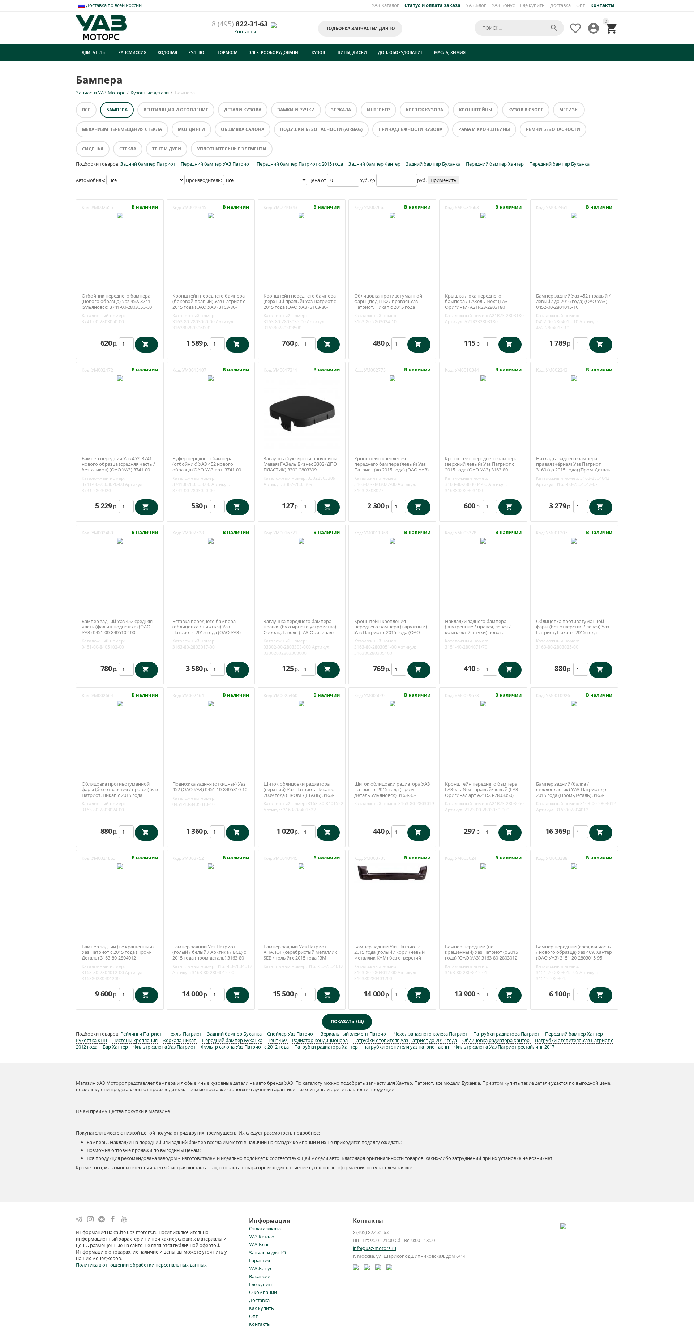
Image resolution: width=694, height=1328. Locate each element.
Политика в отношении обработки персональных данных (141, 1264)
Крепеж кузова (424, 110)
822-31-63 (240, 24)
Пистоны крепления (135, 1040)
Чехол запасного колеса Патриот (431, 1033)
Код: (86, 207)
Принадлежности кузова (410, 129)
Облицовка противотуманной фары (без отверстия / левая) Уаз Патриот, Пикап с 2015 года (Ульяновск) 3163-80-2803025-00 (572, 630)
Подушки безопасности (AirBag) (321, 129)
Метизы (569, 110)
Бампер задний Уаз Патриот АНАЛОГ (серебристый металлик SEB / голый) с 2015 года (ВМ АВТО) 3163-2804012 (300, 955)
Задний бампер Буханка (433, 164)
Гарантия (259, 1260)
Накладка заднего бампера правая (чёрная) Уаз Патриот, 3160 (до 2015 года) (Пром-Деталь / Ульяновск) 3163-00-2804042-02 (573, 467)
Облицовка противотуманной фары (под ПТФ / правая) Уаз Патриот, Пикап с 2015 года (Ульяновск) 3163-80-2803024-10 (389, 304)
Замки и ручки (296, 110)
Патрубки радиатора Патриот (506, 1033)
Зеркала (341, 110)
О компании (263, 1292)
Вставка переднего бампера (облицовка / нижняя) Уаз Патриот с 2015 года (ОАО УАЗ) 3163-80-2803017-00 (206, 630)
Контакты (245, 31)
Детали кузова (242, 110)
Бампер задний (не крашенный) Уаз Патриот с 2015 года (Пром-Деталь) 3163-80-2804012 (118, 952)
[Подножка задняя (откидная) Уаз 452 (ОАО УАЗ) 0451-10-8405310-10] (211, 703)
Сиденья (92, 149)
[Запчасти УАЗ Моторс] (102, 27)
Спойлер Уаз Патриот (291, 1033)
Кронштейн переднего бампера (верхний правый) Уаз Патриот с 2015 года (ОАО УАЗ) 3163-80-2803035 (300, 304)
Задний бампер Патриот (147, 164)
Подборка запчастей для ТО (360, 28)
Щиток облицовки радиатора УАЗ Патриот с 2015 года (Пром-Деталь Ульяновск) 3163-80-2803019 (392, 792)
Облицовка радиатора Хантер (496, 1040)
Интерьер (378, 110)
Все (86, 110)
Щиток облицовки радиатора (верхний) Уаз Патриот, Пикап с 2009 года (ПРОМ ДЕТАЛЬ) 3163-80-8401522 (299, 792)
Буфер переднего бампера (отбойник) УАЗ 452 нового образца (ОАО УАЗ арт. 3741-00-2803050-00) (207, 467)
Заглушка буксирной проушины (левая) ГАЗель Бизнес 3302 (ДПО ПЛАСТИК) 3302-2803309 (300, 464)
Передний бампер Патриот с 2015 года (300, 164)
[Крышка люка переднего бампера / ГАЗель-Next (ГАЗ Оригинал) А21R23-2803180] (483, 215)
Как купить (261, 1308)
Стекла (127, 149)
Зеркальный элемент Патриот (354, 1033)
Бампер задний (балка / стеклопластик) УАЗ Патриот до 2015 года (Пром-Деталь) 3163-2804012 (571, 792)
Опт (580, 5)
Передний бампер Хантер (495, 164)
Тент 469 (278, 1040)
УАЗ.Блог (476, 5)
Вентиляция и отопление (175, 110)
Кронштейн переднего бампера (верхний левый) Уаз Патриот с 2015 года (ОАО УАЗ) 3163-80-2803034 (481, 467)
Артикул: (225, 322)
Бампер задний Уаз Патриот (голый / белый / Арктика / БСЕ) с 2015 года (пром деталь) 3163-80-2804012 (209, 955)
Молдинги (191, 129)
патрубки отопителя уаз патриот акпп (406, 1046)
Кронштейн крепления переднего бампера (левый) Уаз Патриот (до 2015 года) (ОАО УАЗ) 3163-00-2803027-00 (391, 467)
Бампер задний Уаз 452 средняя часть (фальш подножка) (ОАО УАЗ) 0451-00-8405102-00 (117, 627)
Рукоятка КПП (91, 1040)
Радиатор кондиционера (320, 1040)
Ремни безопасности (553, 129)
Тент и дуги (166, 149)
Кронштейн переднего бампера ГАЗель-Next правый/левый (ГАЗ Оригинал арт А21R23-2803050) (481, 789)
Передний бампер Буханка (559, 164)
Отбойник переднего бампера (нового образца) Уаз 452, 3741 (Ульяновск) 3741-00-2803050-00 (117, 301)
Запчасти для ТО (267, 1252)
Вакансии (259, 1276)
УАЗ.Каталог (385, 5)
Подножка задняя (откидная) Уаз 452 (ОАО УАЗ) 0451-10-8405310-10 (209, 787)
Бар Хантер (115, 1046)
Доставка (560, 5)
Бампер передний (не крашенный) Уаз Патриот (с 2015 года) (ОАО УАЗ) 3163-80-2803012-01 (482, 955)
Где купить (532, 5)
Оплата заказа (265, 1228)
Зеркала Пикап (180, 1040)
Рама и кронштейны (484, 129)
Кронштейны (475, 110)
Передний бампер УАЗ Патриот (216, 164)
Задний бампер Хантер (374, 164)
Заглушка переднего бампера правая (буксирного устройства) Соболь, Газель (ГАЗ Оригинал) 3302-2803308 (300, 630)
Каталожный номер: (103, 315)
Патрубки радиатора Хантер (326, 1046)
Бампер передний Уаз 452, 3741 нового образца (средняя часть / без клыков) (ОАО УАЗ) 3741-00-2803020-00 (118, 467)
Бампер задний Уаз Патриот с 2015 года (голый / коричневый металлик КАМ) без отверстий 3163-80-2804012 (389, 955)
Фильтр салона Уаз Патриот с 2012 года (245, 1046)
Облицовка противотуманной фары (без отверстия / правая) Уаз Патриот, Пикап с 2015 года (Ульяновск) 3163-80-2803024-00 (120, 792)
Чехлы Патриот (184, 1033)
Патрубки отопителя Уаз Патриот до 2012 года (405, 1040)
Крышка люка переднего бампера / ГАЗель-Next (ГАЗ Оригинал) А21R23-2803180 (476, 301)
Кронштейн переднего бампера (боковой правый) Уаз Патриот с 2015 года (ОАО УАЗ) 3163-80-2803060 (208, 304)
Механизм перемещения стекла (122, 129)
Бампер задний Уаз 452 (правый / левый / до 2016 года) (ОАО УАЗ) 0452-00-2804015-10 (573, 301)
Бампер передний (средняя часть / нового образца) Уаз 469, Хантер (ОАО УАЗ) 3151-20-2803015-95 (574, 952)
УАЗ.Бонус (503, 5)
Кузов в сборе (525, 110)
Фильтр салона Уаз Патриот (164, 1046)
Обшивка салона (242, 129)
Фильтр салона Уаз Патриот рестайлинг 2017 (504, 1046)
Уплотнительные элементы (231, 149)
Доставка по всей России (113, 5)
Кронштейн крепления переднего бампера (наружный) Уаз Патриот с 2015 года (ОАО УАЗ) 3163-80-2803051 (390, 630)
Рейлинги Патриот (141, 1033)
